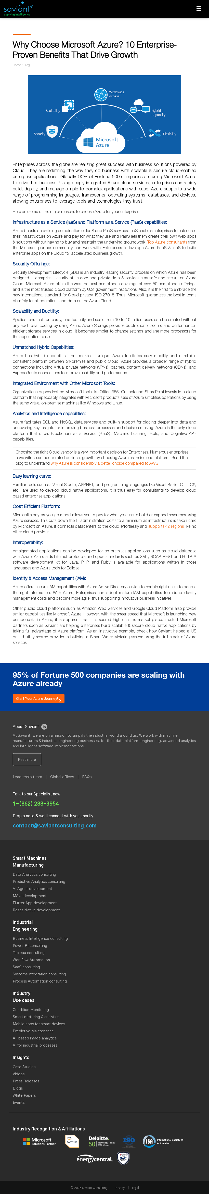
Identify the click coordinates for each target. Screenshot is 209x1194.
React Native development (36, 910)
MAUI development (30, 896)
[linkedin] (44, 727)
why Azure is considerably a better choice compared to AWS (104, 464)
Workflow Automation (31, 960)
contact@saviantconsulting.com (55, 825)
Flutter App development (35, 903)
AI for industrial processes (35, 1045)
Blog (27, 65)
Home (17, 65)
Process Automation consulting (40, 981)
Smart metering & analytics (36, 1017)
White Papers (24, 1095)
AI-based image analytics (35, 1038)
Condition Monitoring (31, 1010)
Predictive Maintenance (33, 1031)
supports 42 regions (166, 527)
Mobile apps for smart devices (39, 1024)
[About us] (27, 759)
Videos (18, 1074)
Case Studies (24, 1067)
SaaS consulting (26, 967)
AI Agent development (32, 889)
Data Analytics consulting (34, 874)
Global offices (62, 777)
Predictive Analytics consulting (39, 882)
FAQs (87, 777)
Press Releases (26, 1081)
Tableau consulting (29, 953)
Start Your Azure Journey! (37, 699)
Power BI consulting (30, 946)
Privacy (120, 1187)
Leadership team (27, 777)
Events (18, 1103)
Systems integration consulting (39, 974)
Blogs (18, 1088)
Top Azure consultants (167, 243)
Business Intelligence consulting (40, 939)
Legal (135, 1187)
